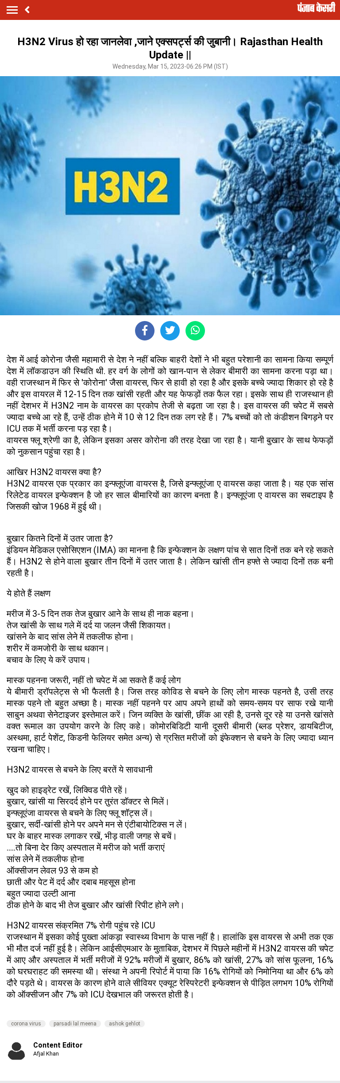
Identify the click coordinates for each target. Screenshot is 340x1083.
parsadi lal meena (75, 1024)
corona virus (26, 1024)
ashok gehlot (124, 1024)
